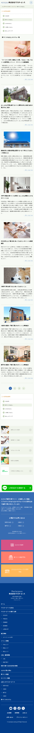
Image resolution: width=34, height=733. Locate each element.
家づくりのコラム (6, 699)
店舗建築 (5, 622)
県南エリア (5, 648)
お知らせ (25, 712)
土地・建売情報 (5, 655)
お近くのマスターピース (8, 682)
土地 (4, 658)
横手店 (4, 692)
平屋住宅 (5, 618)
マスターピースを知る (7, 607)
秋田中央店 (5, 685)
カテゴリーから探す (8, 637)
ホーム (3, 604)
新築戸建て (5, 662)
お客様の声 (5, 629)
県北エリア (5, 651)
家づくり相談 (5, 674)
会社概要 (9, 712)
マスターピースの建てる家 (8, 611)
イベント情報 (5, 641)
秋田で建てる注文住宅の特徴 (9, 665)
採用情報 (17, 712)
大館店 (4, 689)
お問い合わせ (9, 717)
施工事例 (3, 633)
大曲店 (4, 696)
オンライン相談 (5, 678)
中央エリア (5, 644)
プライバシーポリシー (22, 717)
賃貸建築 (5, 625)
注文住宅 (5, 615)
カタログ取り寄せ (6, 670)
